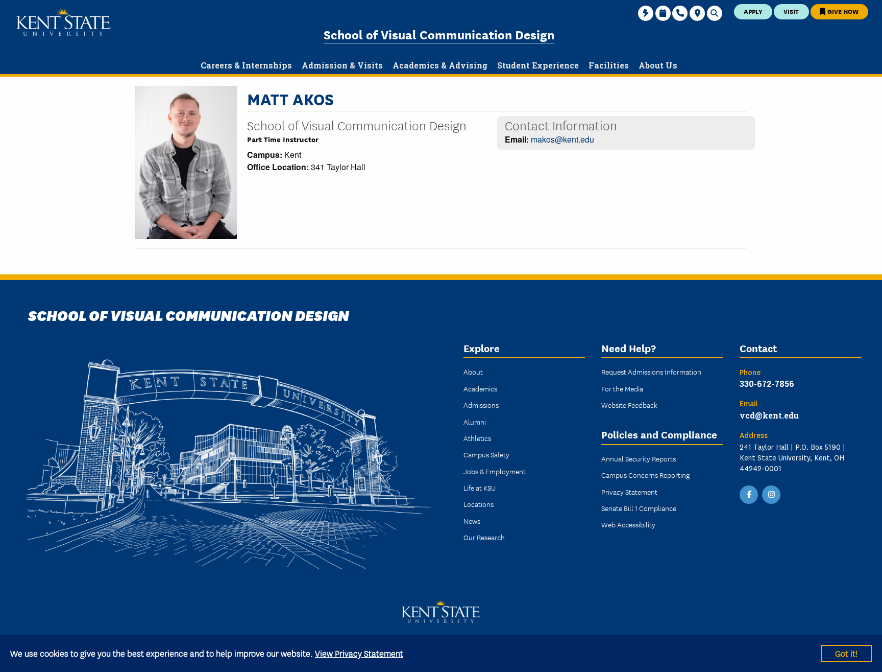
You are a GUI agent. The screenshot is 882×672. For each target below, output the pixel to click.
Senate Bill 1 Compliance (638, 508)
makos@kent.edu (562, 139)
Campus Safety (486, 454)
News (471, 520)
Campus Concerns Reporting (645, 474)
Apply (753, 11)
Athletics (477, 438)
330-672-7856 (767, 383)
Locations (478, 503)
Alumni (474, 421)
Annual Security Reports (638, 458)
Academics (480, 388)
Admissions (481, 404)
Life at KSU (479, 487)
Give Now (842, 11)
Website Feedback (629, 404)
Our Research (484, 537)
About (473, 371)
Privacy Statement (629, 491)
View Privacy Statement (359, 652)
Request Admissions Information (651, 371)
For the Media (622, 388)
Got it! (846, 652)
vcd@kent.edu (769, 415)
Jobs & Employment (494, 471)
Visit (791, 11)
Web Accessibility (628, 524)
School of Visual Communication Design (439, 34)
